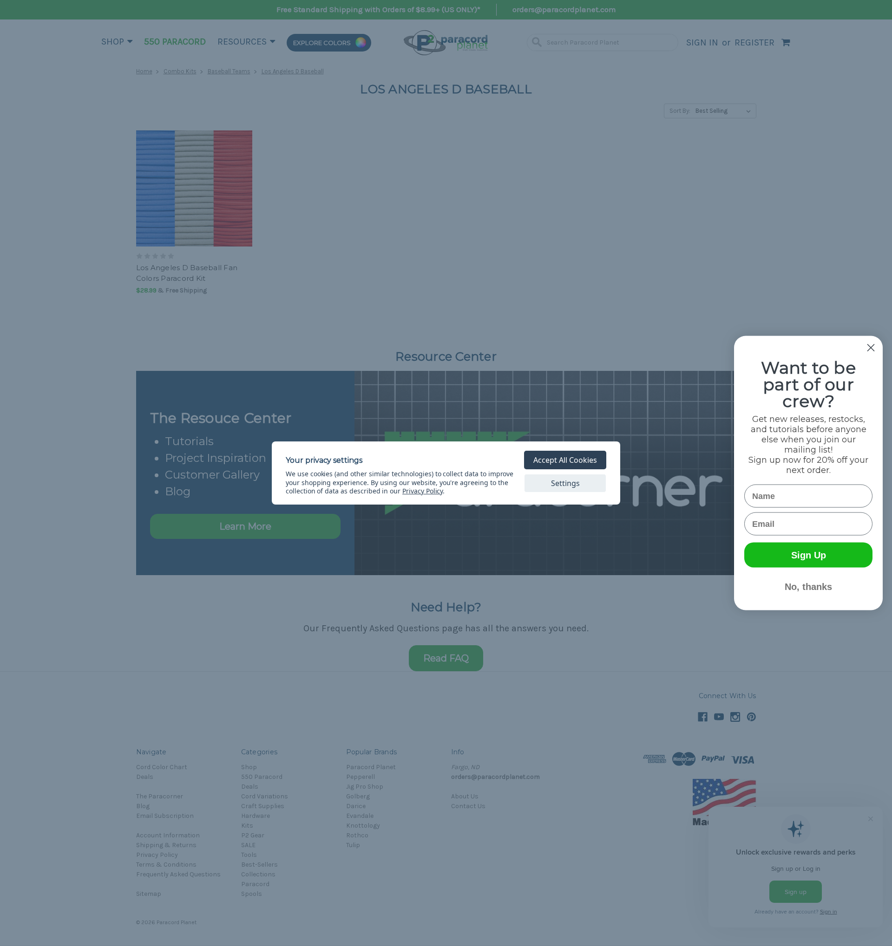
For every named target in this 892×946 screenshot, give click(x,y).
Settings (565, 483)
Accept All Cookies (565, 460)
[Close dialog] (871, 348)
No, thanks (808, 587)
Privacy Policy (422, 490)
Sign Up (808, 555)
